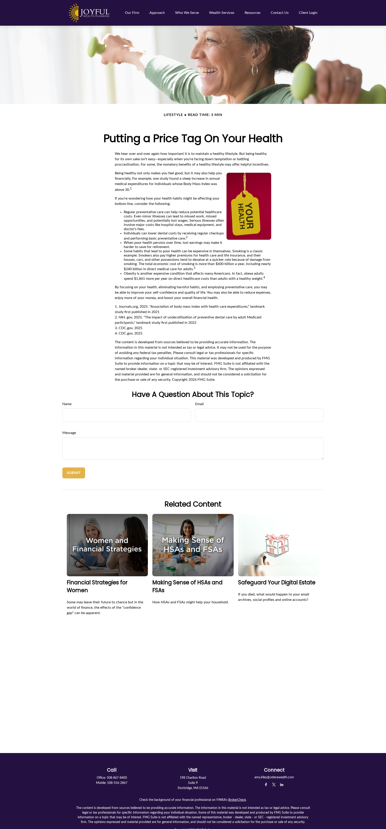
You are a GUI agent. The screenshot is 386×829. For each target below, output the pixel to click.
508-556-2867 (117, 783)
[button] (132, 13)
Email (199, 404)
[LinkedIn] (282, 785)
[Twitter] (274, 785)
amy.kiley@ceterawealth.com (274, 777)
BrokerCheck (237, 800)
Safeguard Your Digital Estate (276, 582)
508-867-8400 (117, 777)
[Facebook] (266, 785)
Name (66, 404)
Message (69, 433)
